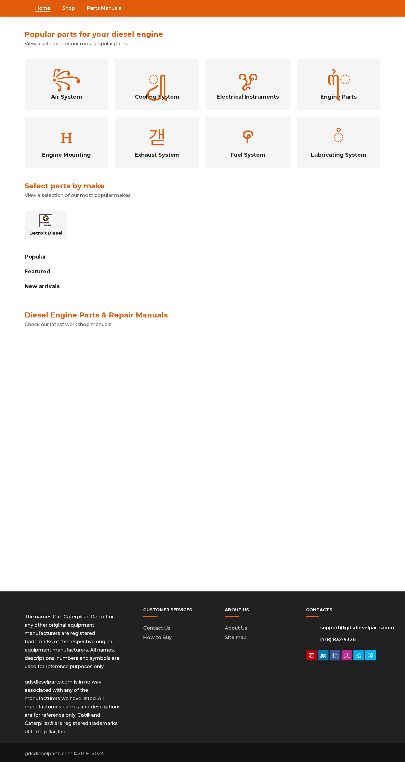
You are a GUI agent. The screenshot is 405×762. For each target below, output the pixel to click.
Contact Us (156, 628)
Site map (236, 637)
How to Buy (157, 637)
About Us (236, 628)
